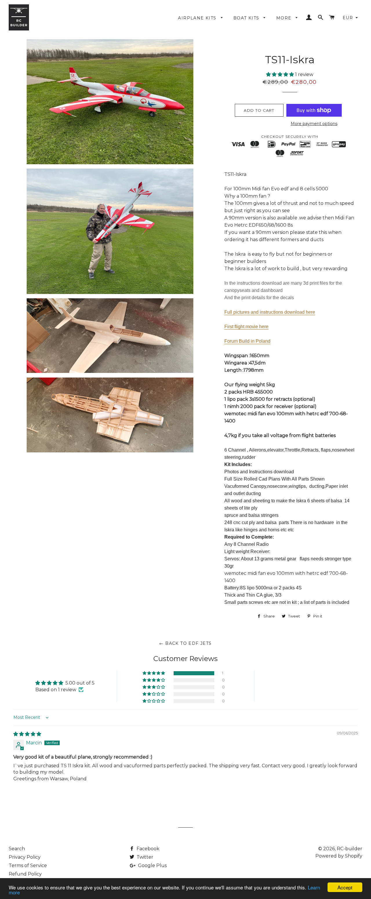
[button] (280, 74)
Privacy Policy (25, 857)
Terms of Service (28, 865)
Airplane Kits (198, 18)
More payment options (314, 123)
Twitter (144, 857)
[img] (27, 734)
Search (17, 848)
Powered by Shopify (338, 856)
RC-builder (349, 848)
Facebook (147, 848)
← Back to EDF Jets (185, 643)
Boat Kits (247, 18)
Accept (344, 887)
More (284, 18)
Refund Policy (25, 874)
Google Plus (152, 865)
